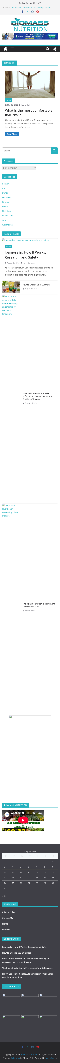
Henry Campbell (29, 263)
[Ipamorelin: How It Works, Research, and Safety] (30, 240)
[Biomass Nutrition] (5, 49)
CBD (4, 188)
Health (8, 100)
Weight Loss (7, 224)
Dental (5, 193)
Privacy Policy (8, 912)
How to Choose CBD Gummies (36, 284)
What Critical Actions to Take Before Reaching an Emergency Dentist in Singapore (37, 396)
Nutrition (6, 211)
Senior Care (7, 215)
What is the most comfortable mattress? (28, 112)
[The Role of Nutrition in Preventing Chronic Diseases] (11, 607)
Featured (6, 197)
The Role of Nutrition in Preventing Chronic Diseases (39, 605)
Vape (4, 220)
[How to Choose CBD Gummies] (11, 287)
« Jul (4, 896)
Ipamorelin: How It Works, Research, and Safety (25, 254)
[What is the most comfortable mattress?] (30, 84)
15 (45, 872)
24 (5, 883)
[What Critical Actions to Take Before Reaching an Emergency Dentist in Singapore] (11, 398)
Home (5, 923)
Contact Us (7, 918)
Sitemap (6, 929)
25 (13, 883)
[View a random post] (54, 49)
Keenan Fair (25, 105)
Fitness (5, 202)
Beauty (5, 183)
